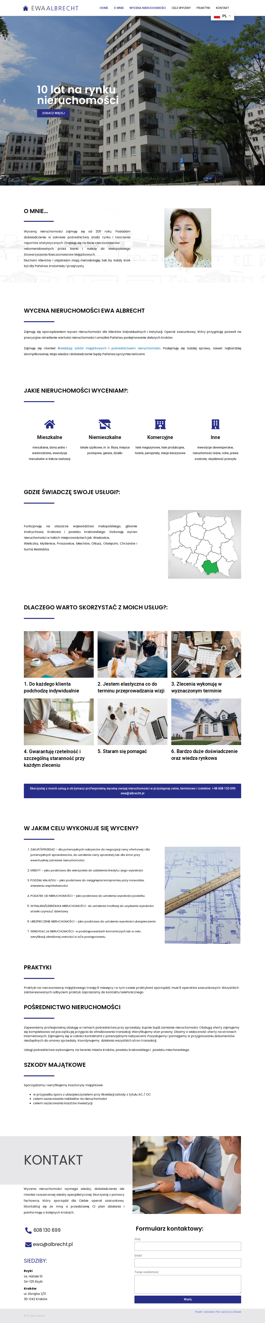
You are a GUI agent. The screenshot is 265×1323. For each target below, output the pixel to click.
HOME (104, 8)
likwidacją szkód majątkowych (82, 348)
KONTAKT (222, 8)
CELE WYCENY (181, 8)
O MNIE (119, 8)
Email (138, 1255)
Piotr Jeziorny (223, 1312)
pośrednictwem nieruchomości (135, 348)
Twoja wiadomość (146, 1272)
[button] (129, 182)
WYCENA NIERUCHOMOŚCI (148, 8)
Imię (137, 1239)
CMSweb (236, 1312)
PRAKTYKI (203, 8)
